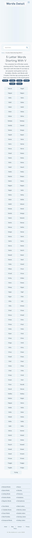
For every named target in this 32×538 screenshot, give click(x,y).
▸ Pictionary (19, 494)
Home (3, 52)
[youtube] (18, 480)
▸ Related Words (6, 487)
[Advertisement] (16, 25)
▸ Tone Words (5, 506)
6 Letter (26, 80)
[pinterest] (22, 480)
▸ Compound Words (7, 520)
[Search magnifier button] (27, 47)
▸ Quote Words (5, 490)
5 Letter (19, 80)
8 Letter (19, 83)
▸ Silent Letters (20, 506)
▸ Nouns (18, 487)
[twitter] (9, 480)
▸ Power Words (6, 513)
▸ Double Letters (20, 513)
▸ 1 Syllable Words (6, 509)
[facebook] (14, 480)
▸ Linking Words (6, 494)
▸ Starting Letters (21, 516)
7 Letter (12, 83)
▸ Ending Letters (20, 520)
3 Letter (5, 80)
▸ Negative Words (6, 501)
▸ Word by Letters (21, 509)
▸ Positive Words (6, 497)
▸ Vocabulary (19, 497)
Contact (20, 526)
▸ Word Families (6, 516)
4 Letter (12, 80)
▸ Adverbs (19, 490)
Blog (12, 526)
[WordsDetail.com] (15, 6)
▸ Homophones (20, 501)
